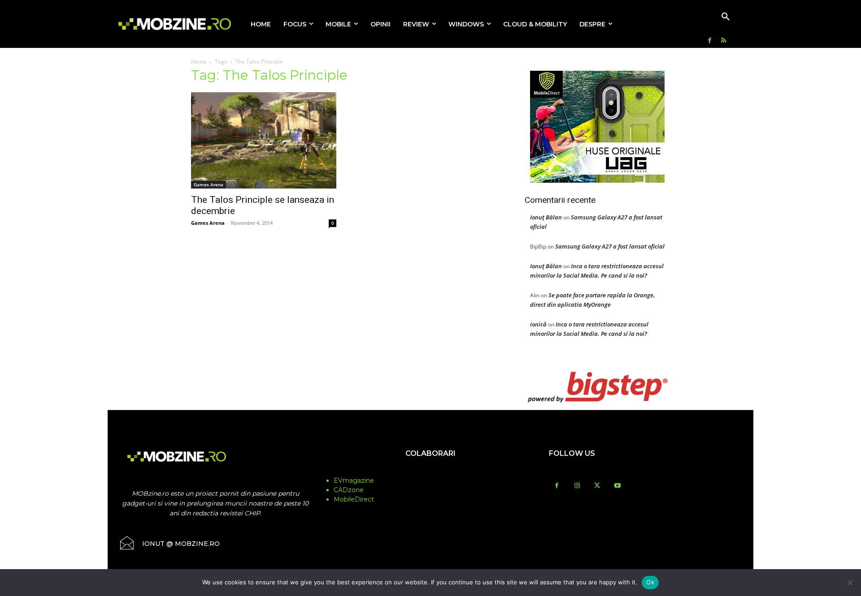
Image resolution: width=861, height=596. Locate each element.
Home (198, 61)
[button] (726, 17)
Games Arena (208, 184)
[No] (849, 582)
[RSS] (723, 41)
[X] (597, 486)
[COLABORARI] (430, 471)
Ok (650, 582)
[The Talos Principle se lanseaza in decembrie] (263, 140)
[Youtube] (617, 486)
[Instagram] (577, 486)
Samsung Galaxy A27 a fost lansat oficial (610, 246)
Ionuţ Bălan (546, 217)
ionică (538, 324)
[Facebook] (709, 41)
